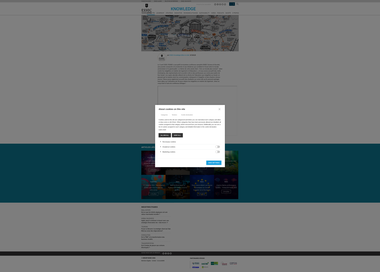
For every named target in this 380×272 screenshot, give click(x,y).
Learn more (162, 129)
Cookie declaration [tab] (187, 114)
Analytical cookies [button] (168, 147)
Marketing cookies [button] (168, 152)
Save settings (213, 163)
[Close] (219, 109)
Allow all (165, 135)
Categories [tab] (164, 114)
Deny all (177, 135)
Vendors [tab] (174, 114)
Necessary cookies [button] (169, 142)
